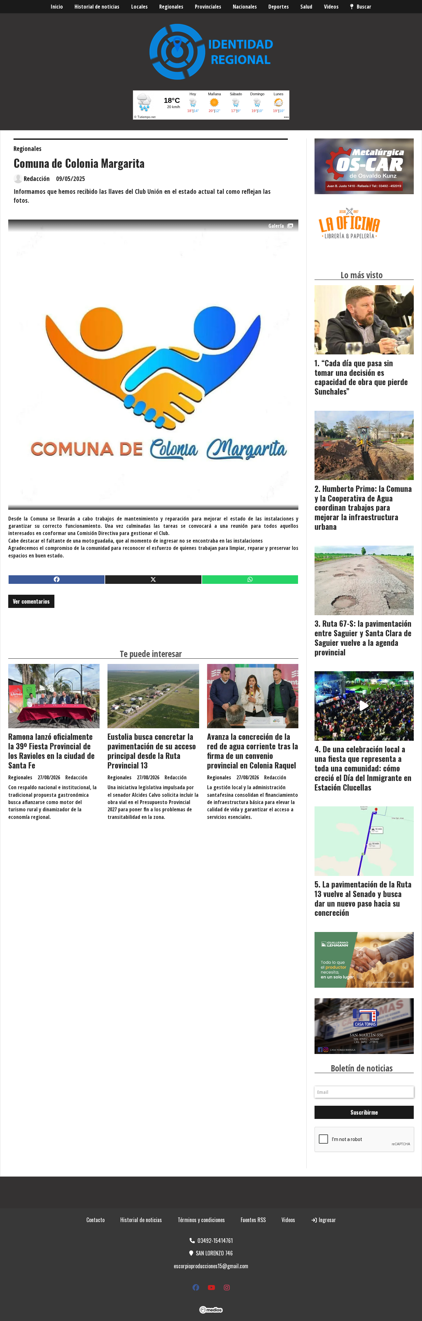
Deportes (278, 6)
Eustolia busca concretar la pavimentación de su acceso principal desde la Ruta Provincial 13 (151, 750)
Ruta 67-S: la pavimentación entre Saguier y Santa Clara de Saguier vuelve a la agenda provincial (363, 637)
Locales (139, 6)
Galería (276, 225)
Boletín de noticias (362, 1068)
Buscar (364, 6)
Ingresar (326, 1220)
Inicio (57, 6)
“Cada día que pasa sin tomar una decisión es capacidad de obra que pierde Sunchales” (361, 377)
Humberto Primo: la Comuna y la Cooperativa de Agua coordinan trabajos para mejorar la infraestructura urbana (363, 507)
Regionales (171, 6)
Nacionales (245, 6)
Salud (306, 6)
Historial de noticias (97, 6)
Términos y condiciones (201, 1220)
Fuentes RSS (253, 1220)
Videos (331, 6)
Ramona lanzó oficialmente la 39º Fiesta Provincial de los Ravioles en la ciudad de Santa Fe (51, 750)
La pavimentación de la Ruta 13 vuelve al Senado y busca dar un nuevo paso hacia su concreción (363, 898)
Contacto (95, 1220)
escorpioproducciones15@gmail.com (211, 1266)
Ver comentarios (31, 601)
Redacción (37, 178)
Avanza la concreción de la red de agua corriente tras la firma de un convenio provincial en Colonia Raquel (252, 750)
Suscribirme (364, 1112)
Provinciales (208, 6)
